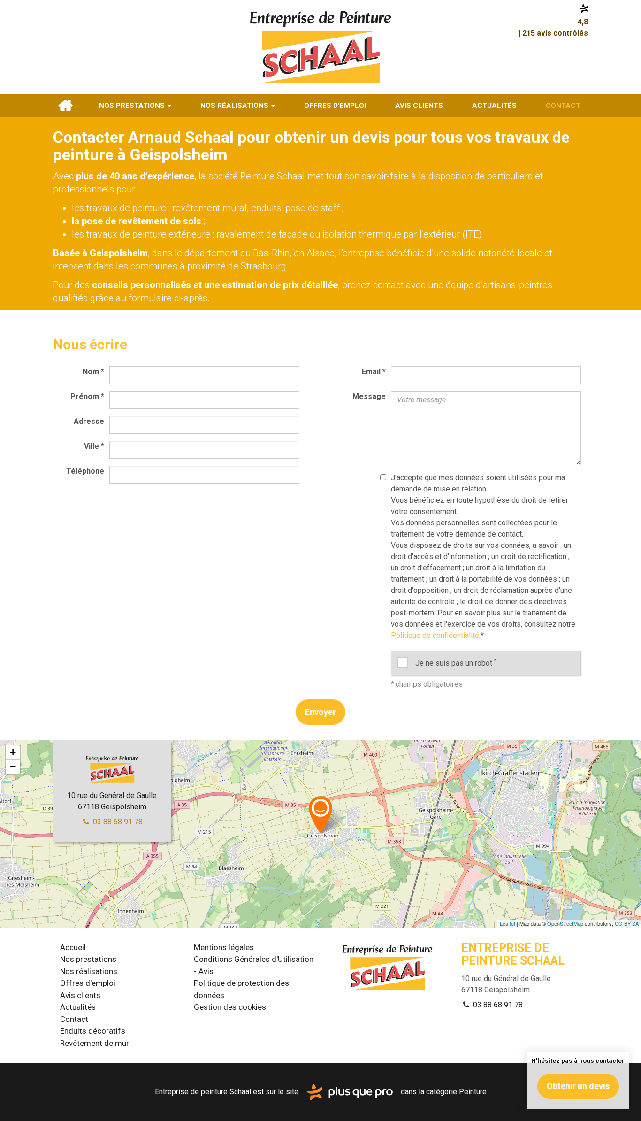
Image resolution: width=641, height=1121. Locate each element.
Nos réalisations (235, 105)
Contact (563, 105)
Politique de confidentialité (435, 635)
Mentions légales (224, 947)
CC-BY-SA (627, 923)
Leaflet (507, 923)
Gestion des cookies (230, 1007)
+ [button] (13, 752)
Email (374, 371)
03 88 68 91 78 (117, 821)
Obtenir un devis (578, 1086)
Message (369, 396)
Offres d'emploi (335, 105)
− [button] (13, 766)
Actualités (494, 105)
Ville (94, 446)
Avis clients (419, 105)
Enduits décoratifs (92, 1031)
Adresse (89, 421)
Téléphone (85, 471)
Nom (93, 371)
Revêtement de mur (94, 1043)
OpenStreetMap (565, 923)
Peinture (473, 1091)
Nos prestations (133, 105)
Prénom (87, 396)
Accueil (65, 105)
